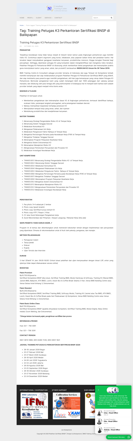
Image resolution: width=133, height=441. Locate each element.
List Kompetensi (66, 430)
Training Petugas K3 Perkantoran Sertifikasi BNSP (49, 42)
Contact (58, 18)
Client (39, 18)
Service (48, 18)
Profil (30, 18)
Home (22, 18)
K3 (21, 46)
